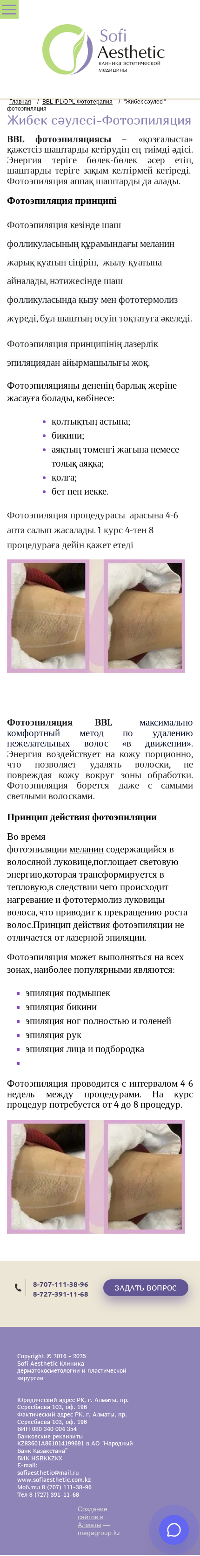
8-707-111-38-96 (60, 1284)
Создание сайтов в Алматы (92, 1516)
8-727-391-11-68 (60, 1294)
